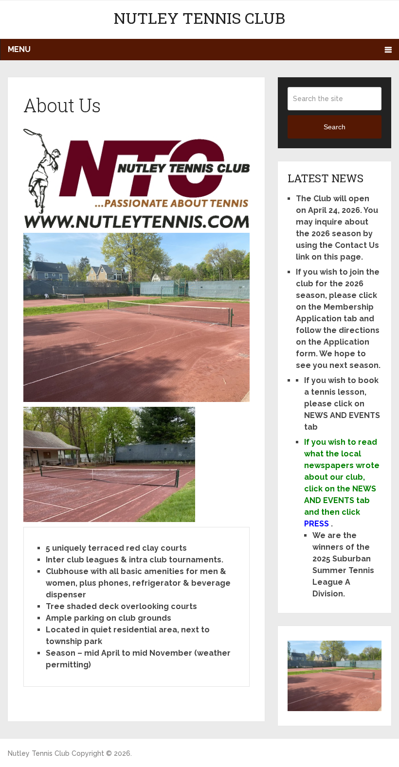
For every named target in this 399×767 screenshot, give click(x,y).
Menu (19, 49)
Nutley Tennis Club (199, 17)
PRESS (316, 523)
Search (334, 127)
